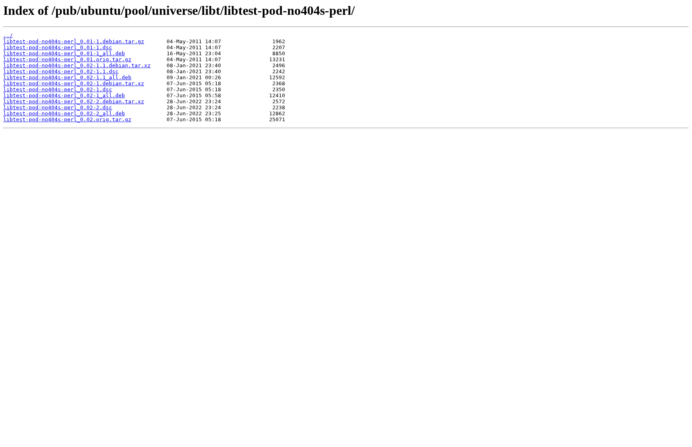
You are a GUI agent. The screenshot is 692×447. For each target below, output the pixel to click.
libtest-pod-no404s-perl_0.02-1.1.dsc (61, 71)
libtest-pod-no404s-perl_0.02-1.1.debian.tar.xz (77, 65)
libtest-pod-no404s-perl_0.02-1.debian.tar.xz (73, 83)
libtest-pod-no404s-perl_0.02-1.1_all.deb (67, 77)
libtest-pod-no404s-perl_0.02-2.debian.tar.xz (73, 101)
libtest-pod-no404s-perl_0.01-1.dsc (57, 47)
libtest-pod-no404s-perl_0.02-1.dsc (57, 89)
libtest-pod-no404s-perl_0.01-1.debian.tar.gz (73, 41)
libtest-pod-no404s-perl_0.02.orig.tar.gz (67, 119)
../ (8, 35)
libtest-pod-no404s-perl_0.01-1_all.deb (64, 53)
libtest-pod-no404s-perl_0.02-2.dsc (57, 107)
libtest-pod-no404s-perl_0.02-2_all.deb (64, 113)
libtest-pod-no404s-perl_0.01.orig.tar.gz (67, 59)
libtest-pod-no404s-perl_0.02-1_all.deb (64, 95)
